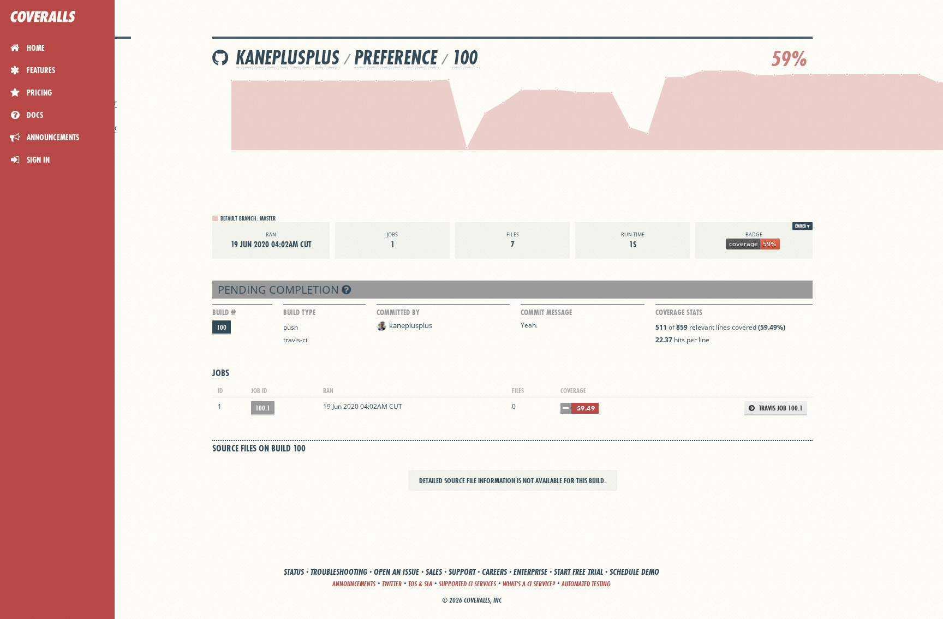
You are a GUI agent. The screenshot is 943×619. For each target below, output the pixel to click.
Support (462, 572)
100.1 (262, 408)
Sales (434, 572)
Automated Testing (586, 583)
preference (395, 57)
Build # (224, 312)
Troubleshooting (339, 572)
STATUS (294, 572)
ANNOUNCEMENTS (353, 583)
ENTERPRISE (530, 572)
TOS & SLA (420, 583)
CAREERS (494, 572)
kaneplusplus (287, 57)
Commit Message (546, 312)
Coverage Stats (678, 312)
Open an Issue (396, 572)
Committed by (398, 312)
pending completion (280, 289)
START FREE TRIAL (578, 572)
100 (465, 57)
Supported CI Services (467, 583)
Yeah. (529, 325)
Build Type (299, 312)
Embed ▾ (802, 226)
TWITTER (392, 583)
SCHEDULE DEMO (634, 572)
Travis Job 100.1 (780, 408)
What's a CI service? (529, 583)
